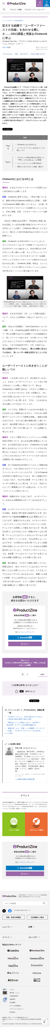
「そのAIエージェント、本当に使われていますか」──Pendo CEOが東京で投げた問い (25, 717)
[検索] (4, 9)
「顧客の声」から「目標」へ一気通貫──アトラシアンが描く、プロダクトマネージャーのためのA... (25, 729)
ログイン (26, 644)
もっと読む (9, 733)
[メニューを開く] (3, 3)
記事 (30, 926)
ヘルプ (12, 989)
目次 (25, 137)
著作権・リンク (14, 993)
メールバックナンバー (26, 632)
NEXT (42, 674)
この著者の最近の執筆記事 (25, 779)
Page (8, 162)
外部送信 (12, 1012)
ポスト (8, 129)
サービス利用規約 (15, 1006)
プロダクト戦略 (16, 9)
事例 (16, 54)
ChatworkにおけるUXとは (26, 144)
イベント (6, 937)
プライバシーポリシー (17, 1009)
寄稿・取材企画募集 (13, 917)
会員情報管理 (14, 996)
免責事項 (12, 999)
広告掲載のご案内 (37, 917)
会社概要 (12, 1002)
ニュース (6, 926)
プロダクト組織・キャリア (38, 54)
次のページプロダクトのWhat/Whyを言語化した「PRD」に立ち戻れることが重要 (25, 662)
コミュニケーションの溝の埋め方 (29, 163)
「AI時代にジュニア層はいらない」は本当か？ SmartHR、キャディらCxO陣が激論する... (23, 723)
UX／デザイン (24, 54)
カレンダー (33, 937)
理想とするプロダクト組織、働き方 (30, 166)
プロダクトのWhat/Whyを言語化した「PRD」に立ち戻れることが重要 (30, 158)
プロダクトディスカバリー (34, 9)
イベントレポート (8, 54)
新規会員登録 (26, 638)
